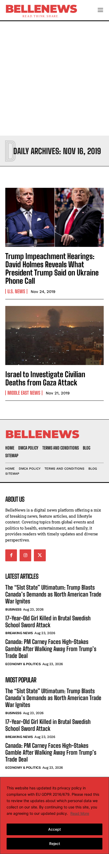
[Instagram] (25, 555)
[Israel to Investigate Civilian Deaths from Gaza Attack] (54, 335)
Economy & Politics (22, 664)
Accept (54, 829)
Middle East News (23, 392)
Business (13, 609)
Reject (54, 843)
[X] (40, 555)
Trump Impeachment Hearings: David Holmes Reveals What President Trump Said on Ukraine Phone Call (52, 268)
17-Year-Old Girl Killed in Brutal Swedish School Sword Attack (47, 622)
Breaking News (19, 633)
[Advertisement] (54, 78)
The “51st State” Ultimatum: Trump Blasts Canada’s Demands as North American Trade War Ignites (53, 594)
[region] (54, 815)
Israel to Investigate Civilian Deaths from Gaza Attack (45, 378)
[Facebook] (11, 555)
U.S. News (16, 291)
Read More (79, 813)
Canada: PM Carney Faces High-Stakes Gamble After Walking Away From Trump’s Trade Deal (50, 648)
